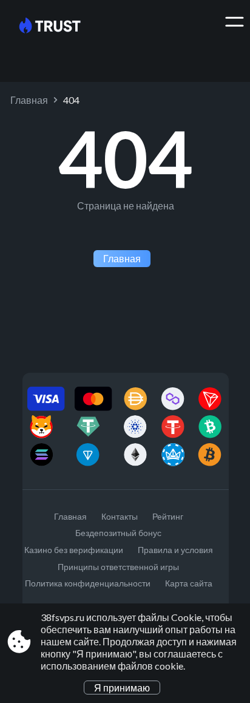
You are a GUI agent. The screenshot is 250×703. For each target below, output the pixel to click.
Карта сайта (188, 583)
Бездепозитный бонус (118, 533)
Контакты (119, 516)
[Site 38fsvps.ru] (59, 26)
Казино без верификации (73, 550)
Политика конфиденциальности (87, 583)
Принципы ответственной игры (118, 567)
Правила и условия (175, 550)
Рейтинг (167, 516)
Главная (29, 100)
